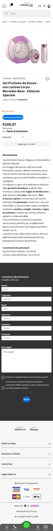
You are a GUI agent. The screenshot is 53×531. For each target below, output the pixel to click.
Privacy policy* (41, 377)
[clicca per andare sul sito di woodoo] (26, 506)
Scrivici (46, 529)
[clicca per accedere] (48, 6)
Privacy (33, 511)
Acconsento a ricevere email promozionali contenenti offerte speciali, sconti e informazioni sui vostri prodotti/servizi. (27, 384)
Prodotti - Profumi (35, 22)
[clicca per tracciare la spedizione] (9, 6)
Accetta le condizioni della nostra (27, 377)
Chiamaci (14, 529)
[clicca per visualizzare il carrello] (44, 6)
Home (5, 22)
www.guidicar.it (22, 511)
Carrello (38, 529)
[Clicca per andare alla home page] (26, 5)
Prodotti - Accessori (18, 22)
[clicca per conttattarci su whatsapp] (26, 525)
